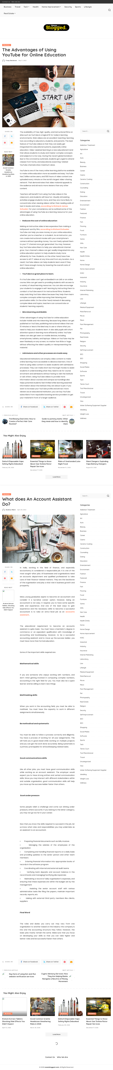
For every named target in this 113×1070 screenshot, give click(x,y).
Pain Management (86, 324)
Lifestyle (83, 303)
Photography (85, 333)
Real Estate (84, 337)
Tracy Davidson (11, 60)
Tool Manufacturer (86, 388)
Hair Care (83, 248)
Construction (84, 184)
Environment (84, 205)
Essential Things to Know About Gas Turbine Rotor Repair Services (41, 464)
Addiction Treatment (87, 145)
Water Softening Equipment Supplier (93, 405)
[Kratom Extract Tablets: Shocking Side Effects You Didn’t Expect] (8, 595)
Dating (82, 192)
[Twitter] (11, 136)
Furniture (83, 235)
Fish (81, 222)
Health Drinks (85, 256)
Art (81, 154)
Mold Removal (85, 312)
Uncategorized (85, 397)
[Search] (109, 10)
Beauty (82, 162)
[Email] (11, 142)
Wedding (83, 410)
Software (83, 371)
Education (83, 196)
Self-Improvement (86, 350)
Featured (83, 213)
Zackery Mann (11, 510)
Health (82, 252)
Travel (82, 393)
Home (82, 260)
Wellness (83, 418)
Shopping (83, 363)
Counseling (84, 188)
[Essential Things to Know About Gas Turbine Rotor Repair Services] (42, 449)
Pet (81, 329)
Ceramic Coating (86, 179)
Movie (82, 316)
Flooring (83, 226)
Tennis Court (84, 384)
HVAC (82, 273)
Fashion (83, 209)
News (82, 320)
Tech (81, 380)
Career (82, 171)
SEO (81, 354)
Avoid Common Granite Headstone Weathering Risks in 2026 (8, 172)
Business (7, 45)
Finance (83, 218)
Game (82, 239)
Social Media (84, 367)
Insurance (83, 286)
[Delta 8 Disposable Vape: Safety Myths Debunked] (14, 449)
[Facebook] (5, 136)
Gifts (81, 243)
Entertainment (85, 201)
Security (83, 346)
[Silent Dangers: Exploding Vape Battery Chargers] (98, 449)
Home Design (85, 265)
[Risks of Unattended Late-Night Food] (70, 449)
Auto (82, 158)
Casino (82, 175)
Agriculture (84, 149)
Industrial (83, 277)
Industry (83, 282)
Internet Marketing (86, 290)
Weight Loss (84, 414)
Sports (82, 376)
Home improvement (87, 269)
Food (82, 230)
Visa (81, 401)
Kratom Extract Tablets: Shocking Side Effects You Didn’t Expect (8, 607)
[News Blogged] (56, 27)
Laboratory (84, 294)
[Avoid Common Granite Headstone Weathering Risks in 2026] (8, 160)
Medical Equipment (87, 307)
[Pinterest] (5, 142)
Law (81, 299)
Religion (83, 341)
